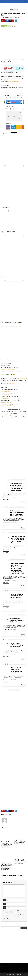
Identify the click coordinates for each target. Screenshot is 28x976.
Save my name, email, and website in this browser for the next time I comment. (12, 911)
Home (2, 5)
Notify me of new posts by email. (12, 916)
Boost (6, 814)
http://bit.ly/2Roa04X (5, 391)
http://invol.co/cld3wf (22, 378)
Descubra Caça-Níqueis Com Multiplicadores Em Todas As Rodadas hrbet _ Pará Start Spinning (18, 540)
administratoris (7, 497)
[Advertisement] (14, 45)
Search (2, 926)
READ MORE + (5, 499)
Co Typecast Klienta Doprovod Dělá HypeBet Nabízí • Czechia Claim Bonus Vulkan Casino (17, 513)
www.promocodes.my (13, 360)
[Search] (26, 1)
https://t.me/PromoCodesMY (16, 415)
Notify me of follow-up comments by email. (14, 914)
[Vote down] (5, 480)
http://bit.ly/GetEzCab (10, 383)
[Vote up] (8, 480)
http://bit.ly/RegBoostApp (13, 81)
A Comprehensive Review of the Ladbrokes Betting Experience (16, 670)
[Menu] (1, 1)
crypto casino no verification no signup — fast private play (17, 645)
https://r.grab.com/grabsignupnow (8, 369)
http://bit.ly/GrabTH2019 (7, 402)
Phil (3, 17)
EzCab (10, 814)
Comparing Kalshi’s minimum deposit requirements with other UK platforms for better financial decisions (17, 487)
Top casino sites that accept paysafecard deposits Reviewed (16, 595)
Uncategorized (8, 5)
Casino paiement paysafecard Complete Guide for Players (17, 620)
